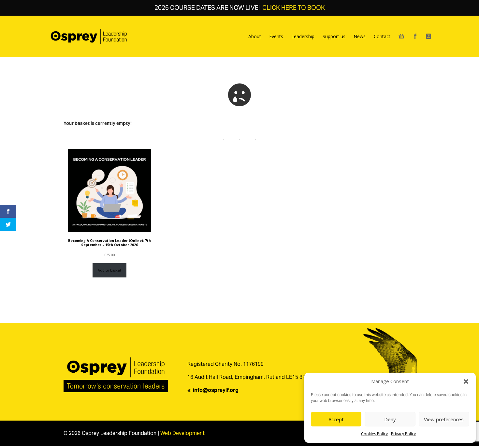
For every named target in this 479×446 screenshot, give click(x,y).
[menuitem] (254, 36)
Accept (336, 419)
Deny (390, 419)
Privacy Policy (403, 434)
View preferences (444, 419)
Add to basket (109, 270)
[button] (466, 381)
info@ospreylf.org (216, 390)
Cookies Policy (374, 434)
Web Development (182, 433)
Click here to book (293, 7)
